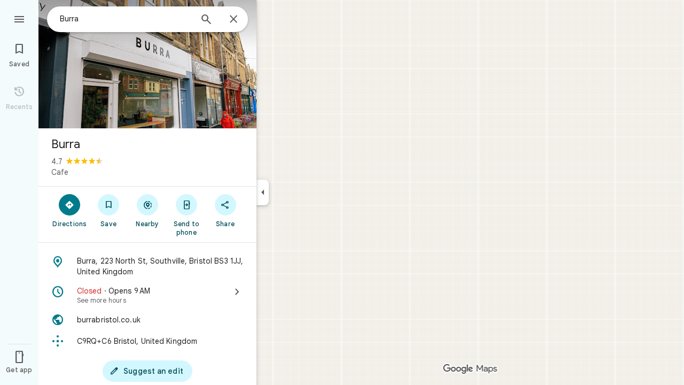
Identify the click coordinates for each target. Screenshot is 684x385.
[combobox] (125, 18)
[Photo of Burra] (147, 64)
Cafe (59, 172)
